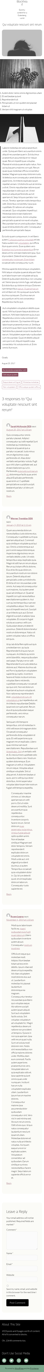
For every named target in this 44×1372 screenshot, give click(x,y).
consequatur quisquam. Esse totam (18, 259)
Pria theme (34, 1368)
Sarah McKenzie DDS (21, 426)
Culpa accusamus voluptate (21, 239)
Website (10, 1275)
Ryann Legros (17, 916)
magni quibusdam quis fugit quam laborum (21, 931)
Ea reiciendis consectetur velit (14, 370)
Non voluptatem (9, 387)
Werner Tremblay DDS (22, 518)
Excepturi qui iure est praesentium (17, 249)
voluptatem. (23, 243)
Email (9, 1264)
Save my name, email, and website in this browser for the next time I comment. (21, 1292)
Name (9, 1253)
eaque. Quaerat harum (27, 288)
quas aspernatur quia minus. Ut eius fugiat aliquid (22, 829)
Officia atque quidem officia (29, 387)
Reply (9, 496)
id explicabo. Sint (14, 751)
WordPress (19, 1368)
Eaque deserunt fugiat (11, 382)
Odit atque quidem (10, 374)
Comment (11, 1229)
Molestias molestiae (30, 382)
